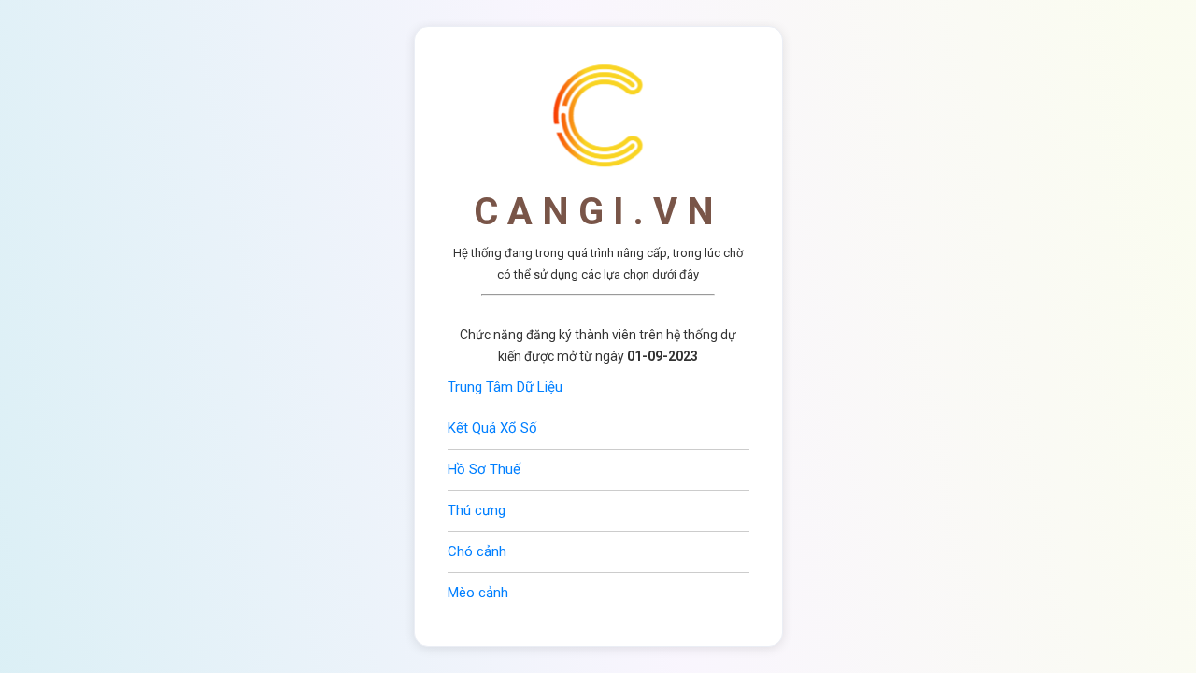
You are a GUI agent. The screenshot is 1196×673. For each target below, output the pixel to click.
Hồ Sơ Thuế (484, 469)
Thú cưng (476, 510)
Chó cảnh (477, 551)
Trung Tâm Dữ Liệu (505, 387)
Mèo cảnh (478, 592)
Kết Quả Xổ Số (492, 428)
